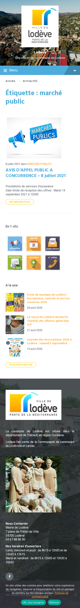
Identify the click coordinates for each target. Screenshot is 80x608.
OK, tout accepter (33, 602)
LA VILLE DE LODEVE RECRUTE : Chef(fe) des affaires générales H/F (48, 321)
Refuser (54, 602)
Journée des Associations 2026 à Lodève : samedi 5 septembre (49, 341)
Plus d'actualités (21, 364)
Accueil (11, 81)
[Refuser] (75, 594)
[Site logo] (40, 46)
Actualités (30, 81)
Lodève (40, 53)
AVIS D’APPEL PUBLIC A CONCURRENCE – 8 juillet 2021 (35, 173)
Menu (13, 70)
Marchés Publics (39, 163)
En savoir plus (20, 201)
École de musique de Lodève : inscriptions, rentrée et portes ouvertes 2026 (48, 298)
